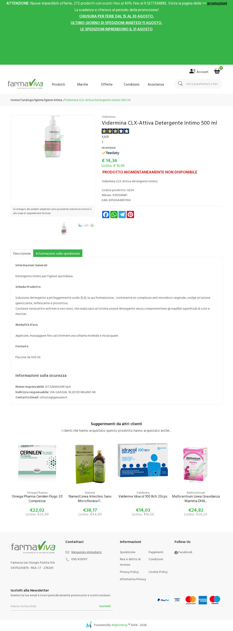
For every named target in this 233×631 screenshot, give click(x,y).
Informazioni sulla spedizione (58, 253)
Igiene (39, 99)
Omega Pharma (37, 492)
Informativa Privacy (133, 579)
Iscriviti (105, 606)
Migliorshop (119, 624)
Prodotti (58, 84)
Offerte (107, 84)
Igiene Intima (53, 99)
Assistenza (156, 84)
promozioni (217, 3)
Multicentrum (196, 492)
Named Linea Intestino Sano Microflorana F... (90, 498)
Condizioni (131, 84)
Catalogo (26, 99)
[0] (217, 69)
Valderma (143, 492)
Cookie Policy (158, 571)
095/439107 (79, 559)
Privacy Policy (129, 571)
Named (90, 492)
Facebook (185, 552)
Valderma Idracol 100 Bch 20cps (142, 496)
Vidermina (108, 116)
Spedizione (127, 552)
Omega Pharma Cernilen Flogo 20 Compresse (37, 498)
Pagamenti (156, 552)
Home (15, 99)
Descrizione (22, 253)
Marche (82, 84)
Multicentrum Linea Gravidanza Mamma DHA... (196, 498)
